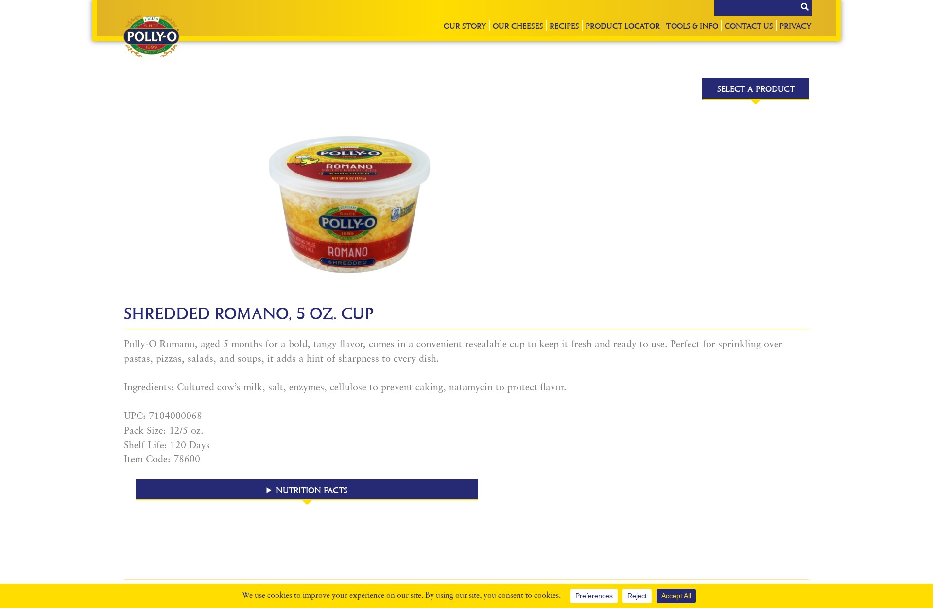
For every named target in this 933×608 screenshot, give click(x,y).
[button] (307, 489)
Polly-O (151, 36)
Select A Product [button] (756, 88)
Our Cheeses (518, 25)
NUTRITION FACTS (311, 490)
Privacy (795, 25)
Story (465, 25)
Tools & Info (692, 25)
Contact (749, 25)
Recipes (564, 25)
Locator (623, 25)
